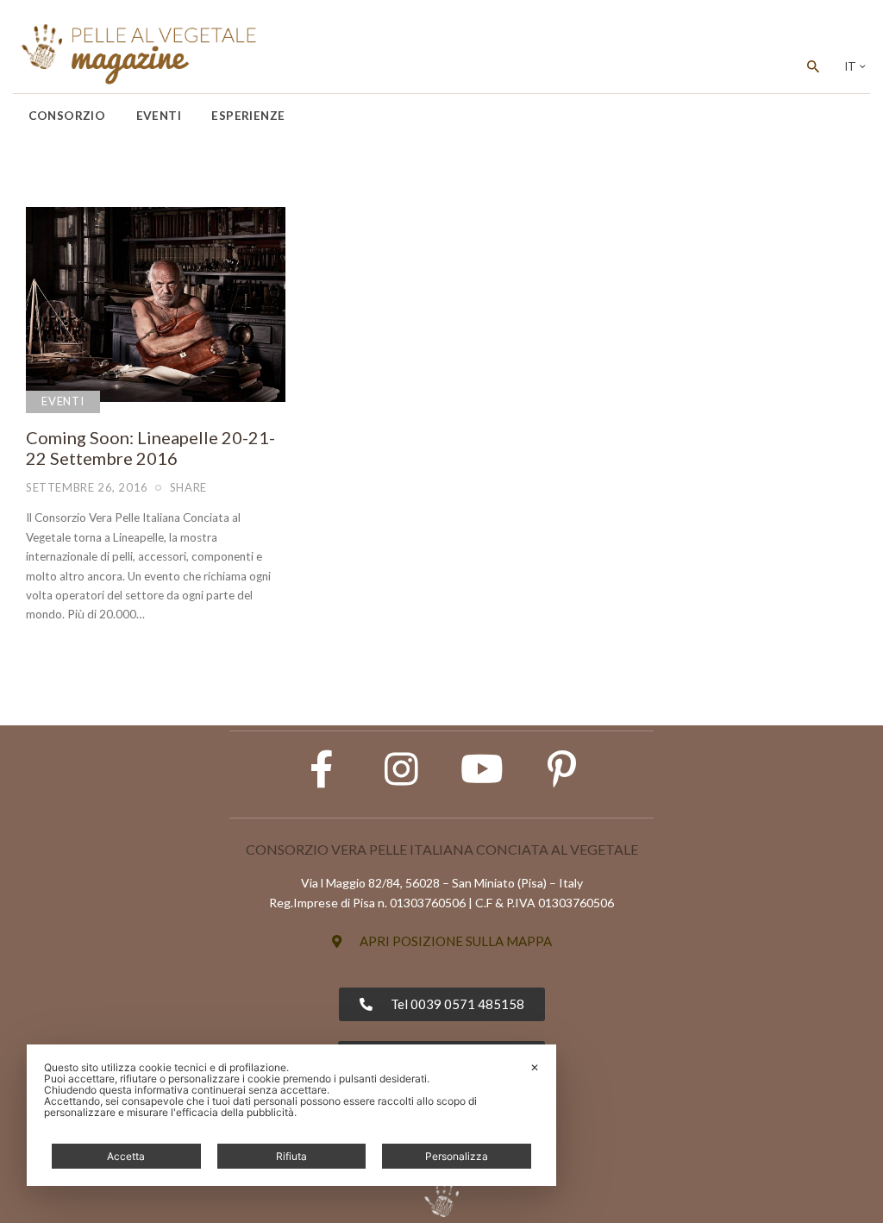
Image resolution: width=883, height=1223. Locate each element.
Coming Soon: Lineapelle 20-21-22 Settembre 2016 (150, 447)
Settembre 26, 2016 (87, 487)
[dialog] (291, 1115)
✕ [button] (534, 1067)
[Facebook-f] (322, 769)
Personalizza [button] (456, 1156)
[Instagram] (402, 769)
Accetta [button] (126, 1156)
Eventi (63, 401)
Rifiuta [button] (291, 1156)
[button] (442, 941)
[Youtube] (482, 769)
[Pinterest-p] (562, 769)
